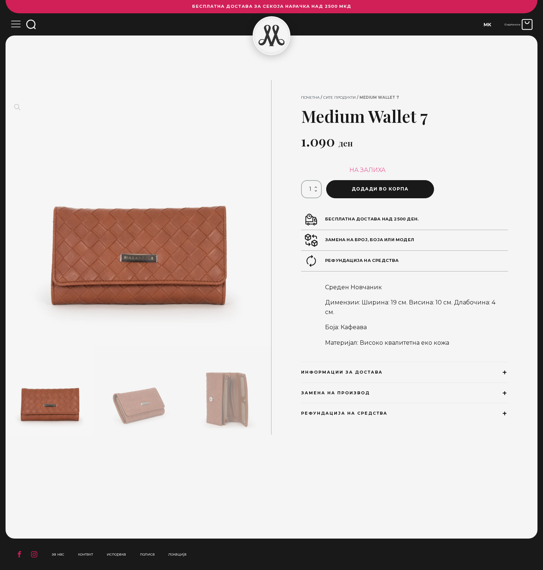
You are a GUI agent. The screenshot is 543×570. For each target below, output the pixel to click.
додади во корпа (380, 189)
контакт (85, 554)
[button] (17, 107)
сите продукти (339, 97)
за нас (58, 554)
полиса (147, 554)
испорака (116, 554)
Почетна (310, 97)
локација (177, 554)
